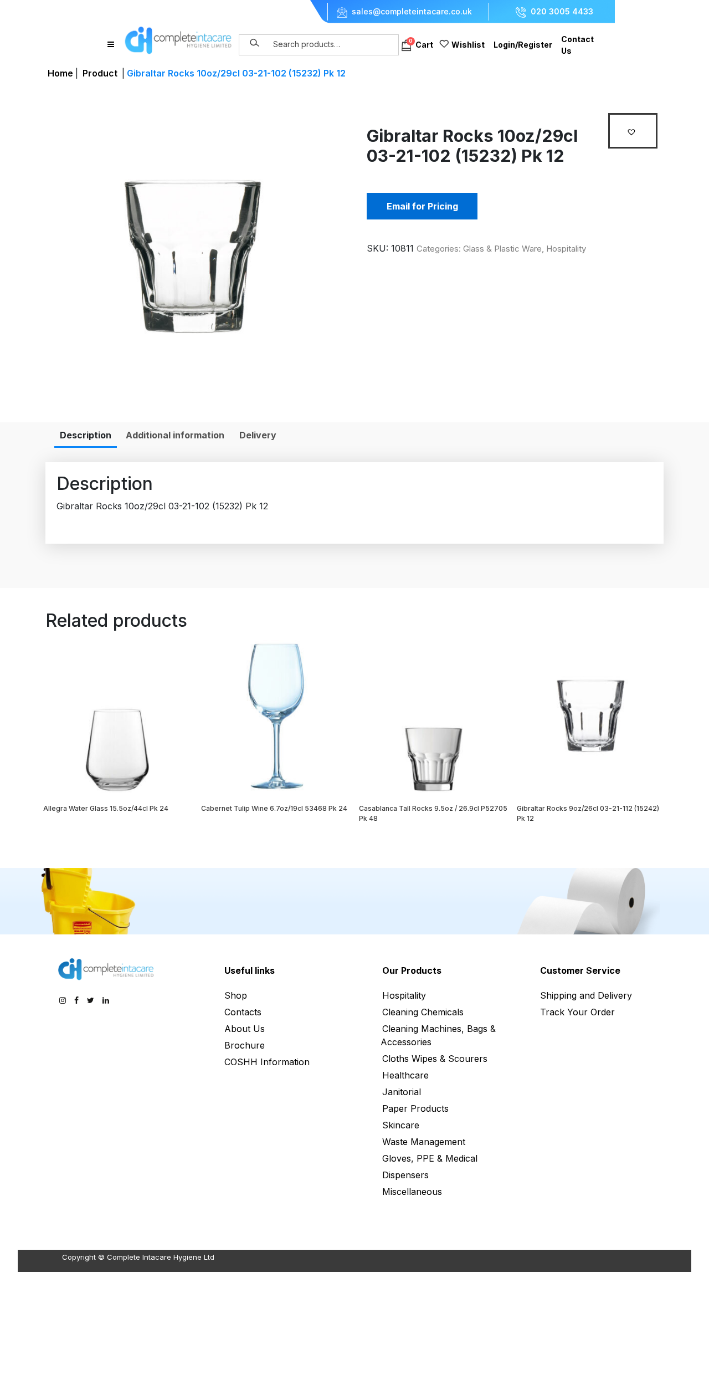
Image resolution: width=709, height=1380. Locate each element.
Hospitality (566, 248)
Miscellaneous (412, 1191)
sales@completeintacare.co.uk (412, 11)
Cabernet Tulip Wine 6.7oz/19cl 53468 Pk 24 (274, 808)
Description (85, 435)
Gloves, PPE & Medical (429, 1158)
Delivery (257, 435)
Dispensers (405, 1174)
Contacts (242, 1012)
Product (100, 73)
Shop (235, 995)
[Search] (255, 43)
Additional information (175, 435)
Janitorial (401, 1091)
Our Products (411, 970)
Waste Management (423, 1141)
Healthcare (405, 1075)
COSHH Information (267, 1061)
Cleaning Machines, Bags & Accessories (438, 1035)
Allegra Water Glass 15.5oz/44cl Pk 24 (105, 808)
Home (60, 73)
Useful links (249, 970)
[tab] (85, 435)
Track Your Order (577, 1012)
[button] (632, 131)
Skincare (400, 1125)
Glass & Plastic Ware (502, 248)
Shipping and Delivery (586, 995)
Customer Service (580, 970)
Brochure (244, 1045)
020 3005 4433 (562, 11)
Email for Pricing (422, 206)
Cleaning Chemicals (423, 1012)
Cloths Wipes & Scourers (434, 1058)
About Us (244, 1028)
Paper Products (415, 1108)
